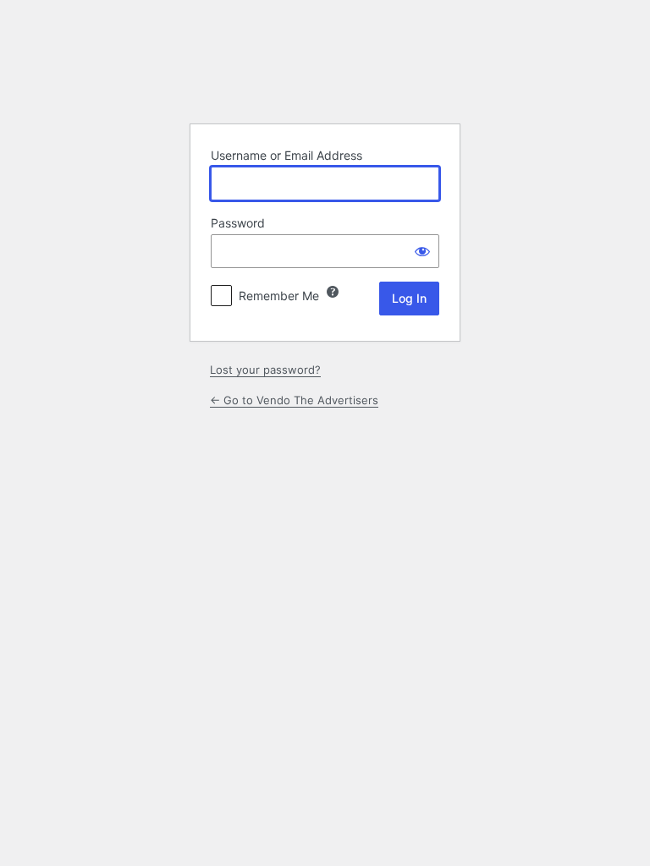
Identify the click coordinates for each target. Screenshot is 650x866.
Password (238, 223)
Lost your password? (265, 369)
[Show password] (422, 251)
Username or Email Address (286, 155)
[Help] (332, 292)
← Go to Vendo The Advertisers (294, 400)
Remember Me (279, 295)
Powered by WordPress (325, 67)
